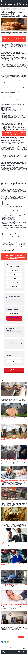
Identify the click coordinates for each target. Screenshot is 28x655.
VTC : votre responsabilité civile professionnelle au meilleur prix (14, 584)
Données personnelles (16, 652)
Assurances (15, 8)
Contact (22, 652)
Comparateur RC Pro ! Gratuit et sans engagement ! (14, 39)
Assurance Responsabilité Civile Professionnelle (13, 9)
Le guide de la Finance (8, 8)
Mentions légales (7, 652)
